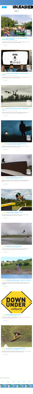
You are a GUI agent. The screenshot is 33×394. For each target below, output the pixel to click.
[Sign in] (30, 7)
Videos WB (9, 40)
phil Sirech (12, 213)
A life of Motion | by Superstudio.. (16, 143)
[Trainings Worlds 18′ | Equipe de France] (16, 268)
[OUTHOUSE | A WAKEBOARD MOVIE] (16, 336)
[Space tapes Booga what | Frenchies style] (16, 96)
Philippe (13, 40)
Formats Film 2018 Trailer (14, 246)
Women (9, 213)
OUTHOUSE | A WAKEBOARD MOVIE (15, 348)
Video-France (10, 281)
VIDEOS (9, 144)
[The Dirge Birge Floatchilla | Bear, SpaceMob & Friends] (16, 26)
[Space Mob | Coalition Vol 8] (16, 165)
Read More (5, 80)
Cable (8, 315)
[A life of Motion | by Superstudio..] (16, 131)
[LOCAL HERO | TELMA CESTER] (16, 200)
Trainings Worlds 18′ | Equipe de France (18, 280)
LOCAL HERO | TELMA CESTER (14, 212)
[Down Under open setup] (16, 302)
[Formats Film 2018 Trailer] (16, 234)
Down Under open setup (13, 314)
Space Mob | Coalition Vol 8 (14, 177)
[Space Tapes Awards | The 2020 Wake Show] (16, 61)
